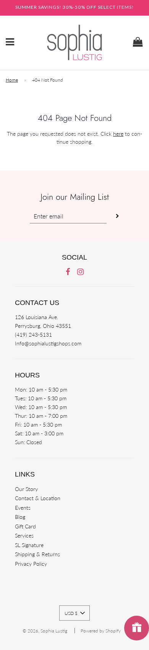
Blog (20, 517)
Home (12, 80)
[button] (74, 613)
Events (23, 507)
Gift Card (25, 526)
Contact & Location (37, 498)
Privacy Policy (31, 563)
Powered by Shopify (101, 631)
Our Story (26, 489)
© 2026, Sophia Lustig (45, 631)
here (118, 133)
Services (24, 535)
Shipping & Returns (37, 554)
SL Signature (29, 545)
